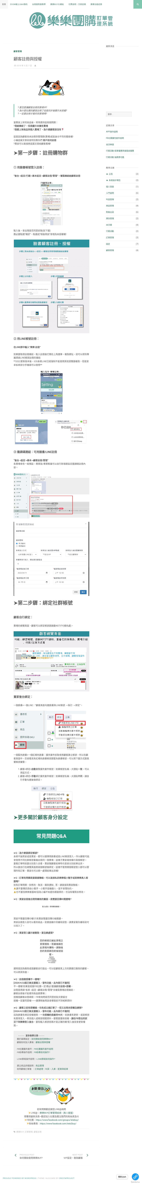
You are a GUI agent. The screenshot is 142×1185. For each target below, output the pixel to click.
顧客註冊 (38, 1132)
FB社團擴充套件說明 (43, 1049)
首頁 (4, 4)
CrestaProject (66, 1178)
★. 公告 (109, 174)
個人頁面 (110, 187)
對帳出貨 (110, 212)
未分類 (109, 225)
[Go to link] (135, 1176)
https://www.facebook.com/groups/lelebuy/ (57, 1120)
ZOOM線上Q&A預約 (19, 4)
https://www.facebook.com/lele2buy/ (58, 1123)
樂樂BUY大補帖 (57, 4)
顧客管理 (18, 51)
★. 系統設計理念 (113, 180)
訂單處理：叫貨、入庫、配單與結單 (51, 1069)
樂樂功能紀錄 (96, 4)
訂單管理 (29, 1132)
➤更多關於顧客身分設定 (41, 817)
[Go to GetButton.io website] (135, 1182)
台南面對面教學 (39, 4)
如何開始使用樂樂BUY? (42, 1039)
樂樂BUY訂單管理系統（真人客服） (57, 1113)
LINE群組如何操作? (45, 1059)
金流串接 (110, 144)
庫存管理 (110, 218)
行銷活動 (110, 231)
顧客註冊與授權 (43, 1042)
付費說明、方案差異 (77, 4)
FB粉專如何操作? (42, 1052)
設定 (108, 244)
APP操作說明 (112, 132)
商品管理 (40, 1066)
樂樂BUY (20, 1132)
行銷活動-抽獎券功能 (115, 157)
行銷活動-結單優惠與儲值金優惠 (120, 151)
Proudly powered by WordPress (19, 1178)
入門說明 (110, 193)
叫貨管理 (110, 199)
